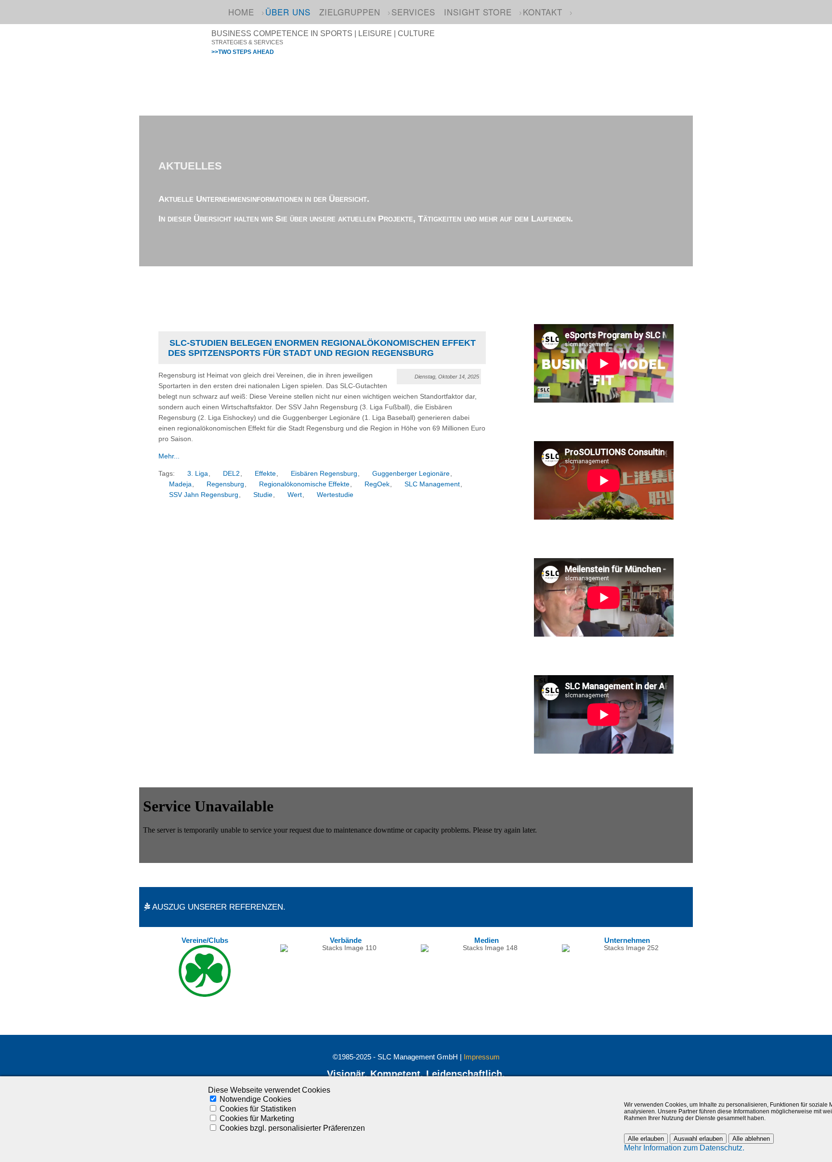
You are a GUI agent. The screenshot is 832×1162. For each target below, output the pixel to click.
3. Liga (197, 473)
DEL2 (231, 473)
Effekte (265, 473)
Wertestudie (335, 494)
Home (241, 12)
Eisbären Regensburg (324, 473)
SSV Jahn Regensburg (203, 494)
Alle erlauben (646, 1138)
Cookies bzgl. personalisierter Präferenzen (292, 1128)
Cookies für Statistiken (258, 1109)
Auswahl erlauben (698, 1138)
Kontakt (542, 12)
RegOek (377, 484)
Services (413, 12)
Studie (263, 494)
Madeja (180, 484)
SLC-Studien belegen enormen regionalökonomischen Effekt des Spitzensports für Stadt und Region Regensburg (322, 348)
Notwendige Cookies (255, 1099)
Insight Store (478, 12)
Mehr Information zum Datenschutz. (684, 1148)
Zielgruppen (349, 12)
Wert (294, 494)
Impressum (482, 1057)
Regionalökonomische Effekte (304, 484)
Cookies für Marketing (257, 1118)
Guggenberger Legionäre (411, 473)
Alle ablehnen (751, 1138)
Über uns (288, 12)
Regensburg (225, 484)
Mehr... (169, 456)
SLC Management (432, 484)
